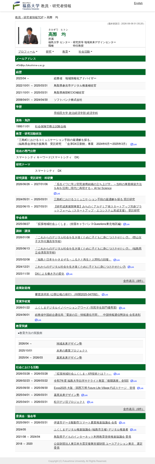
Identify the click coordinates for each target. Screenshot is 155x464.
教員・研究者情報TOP (29, 17)
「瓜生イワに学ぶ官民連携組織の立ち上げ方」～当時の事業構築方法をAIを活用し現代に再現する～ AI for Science (98, 186)
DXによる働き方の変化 (49, 273)
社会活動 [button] (84, 51)
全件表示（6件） (134, 409)
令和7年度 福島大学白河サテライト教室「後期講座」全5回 (91, 380)
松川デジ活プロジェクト (69, 402)
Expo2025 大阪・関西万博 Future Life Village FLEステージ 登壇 (94, 388)
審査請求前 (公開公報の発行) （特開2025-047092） (67, 294)
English (138, 3)
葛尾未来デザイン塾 (69, 357)
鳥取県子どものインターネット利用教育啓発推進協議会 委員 (92, 436)
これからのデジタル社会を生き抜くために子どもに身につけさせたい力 (80, 266)
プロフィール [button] (26, 51)
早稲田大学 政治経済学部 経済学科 (76, 113)
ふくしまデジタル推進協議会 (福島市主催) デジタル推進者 (91, 429)
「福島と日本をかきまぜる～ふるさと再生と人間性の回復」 (73, 259)
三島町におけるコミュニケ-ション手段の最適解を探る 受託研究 (94, 199)
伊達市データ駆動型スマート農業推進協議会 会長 (85, 422)
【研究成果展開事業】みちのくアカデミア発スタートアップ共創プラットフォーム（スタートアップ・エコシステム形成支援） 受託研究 (98, 208)
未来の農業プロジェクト (72, 350)
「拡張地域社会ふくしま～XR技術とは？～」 (83, 373)
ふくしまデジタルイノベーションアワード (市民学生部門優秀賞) (76, 307)
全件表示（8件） (134, 281)
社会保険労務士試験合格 (50, 126)
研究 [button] (49, 51)
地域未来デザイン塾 (69, 343)
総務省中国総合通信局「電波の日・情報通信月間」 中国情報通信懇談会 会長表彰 (88, 315)
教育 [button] (65, 51)
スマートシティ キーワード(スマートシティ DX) (47, 157)
